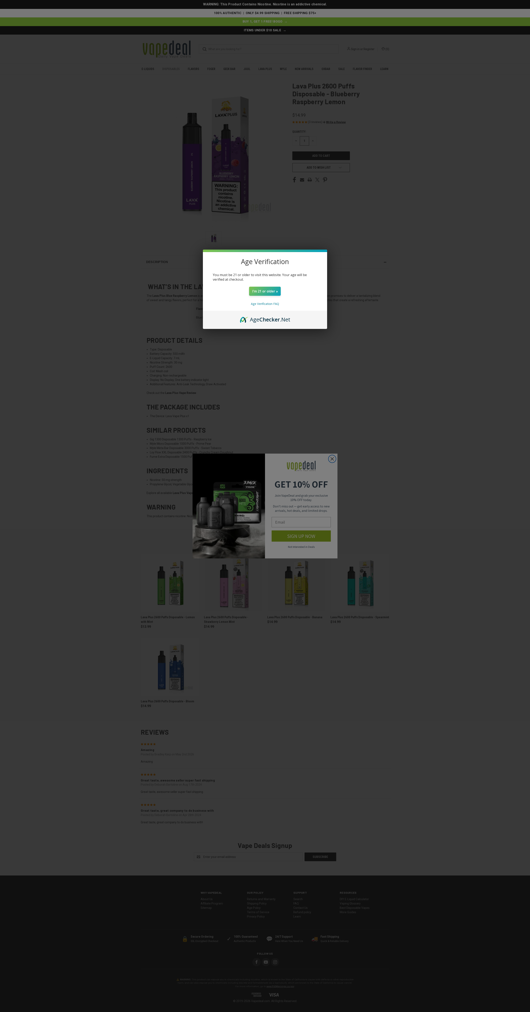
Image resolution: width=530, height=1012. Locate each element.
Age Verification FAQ (265, 304)
